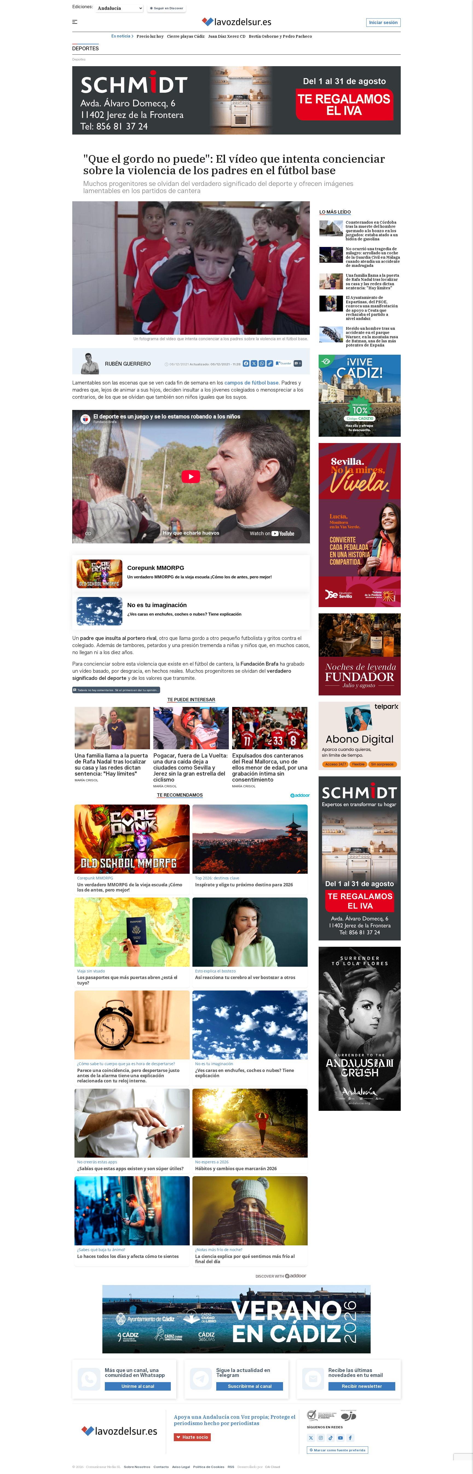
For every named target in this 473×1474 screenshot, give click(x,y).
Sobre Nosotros (137, 1467)
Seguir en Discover (168, 8)
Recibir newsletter (362, 1386)
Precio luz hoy (150, 36)
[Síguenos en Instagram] (321, 1438)
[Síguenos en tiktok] (331, 1438)
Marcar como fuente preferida (339, 1450)
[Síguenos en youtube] (340, 1438)
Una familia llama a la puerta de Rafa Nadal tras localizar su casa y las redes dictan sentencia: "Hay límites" (372, 281)
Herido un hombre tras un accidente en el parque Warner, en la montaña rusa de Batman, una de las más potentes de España (372, 337)
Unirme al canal (138, 1386)
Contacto (161, 1467)
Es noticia (120, 36)
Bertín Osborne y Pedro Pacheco (280, 36)
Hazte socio (195, 1437)
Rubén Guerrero (128, 364)
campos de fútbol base (251, 383)
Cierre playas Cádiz (186, 36)
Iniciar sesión (383, 22)
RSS (231, 1467)
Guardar (286, 363)
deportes (79, 59)
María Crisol (86, 780)
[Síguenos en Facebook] (350, 1438)
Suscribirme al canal (250, 1386)
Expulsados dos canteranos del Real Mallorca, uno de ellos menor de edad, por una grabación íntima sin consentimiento (269, 768)
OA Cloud (272, 1467)
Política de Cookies (208, 1467)
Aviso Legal (181, 1467)
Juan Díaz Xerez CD (227, 36)
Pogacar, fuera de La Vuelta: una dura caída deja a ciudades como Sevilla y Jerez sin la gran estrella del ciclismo (190, 768)
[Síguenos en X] (311, 1438)
